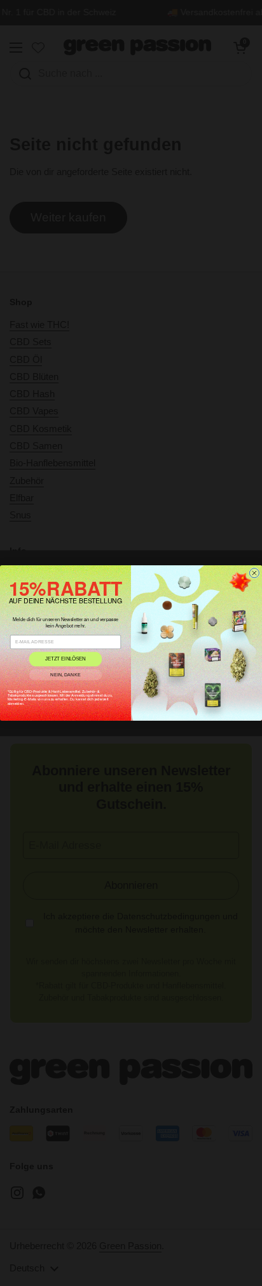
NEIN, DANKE (65, 674)
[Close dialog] (254, 573)
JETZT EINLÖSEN (65, 659)
